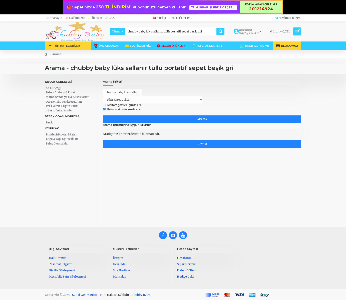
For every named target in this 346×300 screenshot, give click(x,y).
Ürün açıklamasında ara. (124, 109)
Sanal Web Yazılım (85, 295)
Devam (202, 144)
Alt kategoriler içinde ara (124, 105)
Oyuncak (52, 128)
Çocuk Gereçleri (58, 81)
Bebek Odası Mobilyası (62, 116)
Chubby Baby (141, 295)
